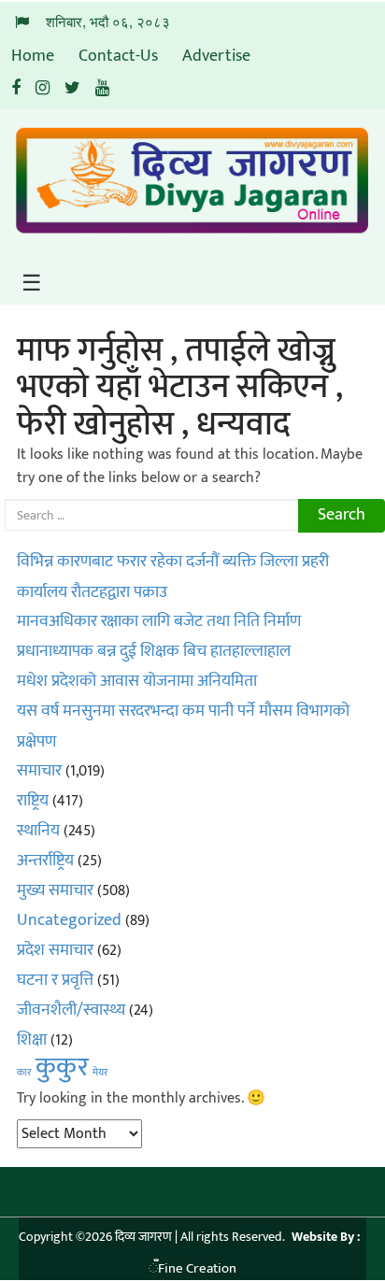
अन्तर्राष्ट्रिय (45, 861)
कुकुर (62, 1067)
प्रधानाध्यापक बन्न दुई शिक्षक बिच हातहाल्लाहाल (154, 651)
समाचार (39, 771)
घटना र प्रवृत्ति (55, 980)
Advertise (216, 56)
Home (32, 56)
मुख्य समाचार (55, 890)
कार (24, 1072)
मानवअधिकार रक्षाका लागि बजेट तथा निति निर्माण (159, 621)
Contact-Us (118, 56)
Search (341, 515)
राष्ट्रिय (33, 801)
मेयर (100, 1072)
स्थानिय (38, 831)
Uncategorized (69, 920)
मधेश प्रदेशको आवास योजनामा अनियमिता (137, 681)
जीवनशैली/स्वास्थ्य (71, 1010)
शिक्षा (32, 1040)
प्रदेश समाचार (55, 950)
